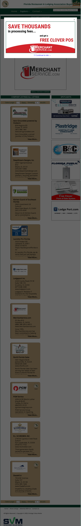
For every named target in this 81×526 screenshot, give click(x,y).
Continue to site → (42, 55)
